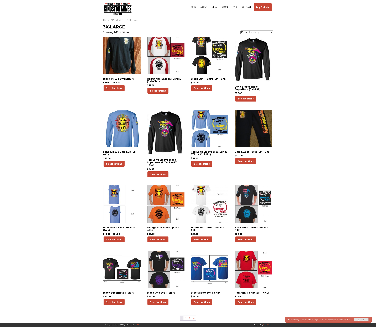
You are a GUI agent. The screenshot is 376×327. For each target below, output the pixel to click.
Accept (361, 319)
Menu (214, 7)
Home (193, 7)
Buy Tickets (262, 7)
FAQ (235, 7)
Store (225, 7)
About (203, 7)
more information (343, 320)
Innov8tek (267, 325)
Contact (246, 7)
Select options (114, 88)
